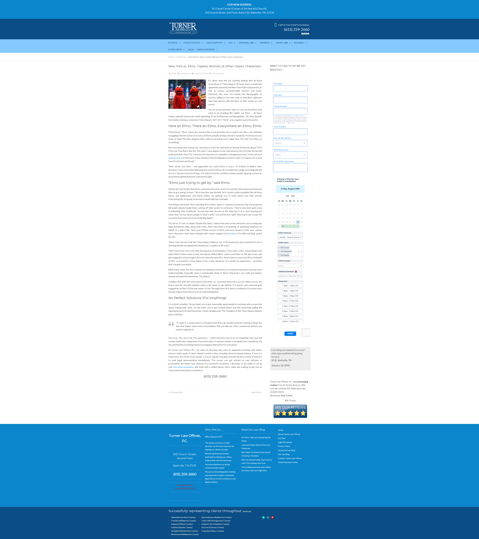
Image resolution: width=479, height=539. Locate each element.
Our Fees (282, 435)
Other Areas (175, 49)
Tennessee (246, 508)
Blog (191, 49)
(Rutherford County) (223, 514)
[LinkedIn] (308, 34)
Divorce (172, 43)
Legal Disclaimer (285, 439)
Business (299, 43)
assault (232, 233)
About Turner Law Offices (289, 431)
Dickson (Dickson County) (212, 524)
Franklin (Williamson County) (183, 517)
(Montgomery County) (220, 517)
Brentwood (176, 531)
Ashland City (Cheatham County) (215, 520)
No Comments (218, 73)
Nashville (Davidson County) (183, 514)
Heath (173, 73)
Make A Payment (206, 49)
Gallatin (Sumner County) (181, 524)
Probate (265, 43)
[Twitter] (302, 34)
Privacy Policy (284, 443)
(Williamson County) (190, 531)
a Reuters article (175, 158)
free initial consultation (183, 367)
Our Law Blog (284, 451)
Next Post (256, 392)
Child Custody (192, 43)
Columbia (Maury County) (212, 527)
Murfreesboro (207, 514)
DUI (231, 43)
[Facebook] (304, 34)
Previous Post (175, 392)
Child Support (214, 43)
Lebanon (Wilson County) (182, 520)
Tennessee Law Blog (286, 447)
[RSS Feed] (306, 34)
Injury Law (282, 43)
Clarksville (206, 517)
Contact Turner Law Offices (290, 455)
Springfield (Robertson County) (184, 527)
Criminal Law (246, 43)
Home (171, 57)
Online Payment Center (288, 459)
